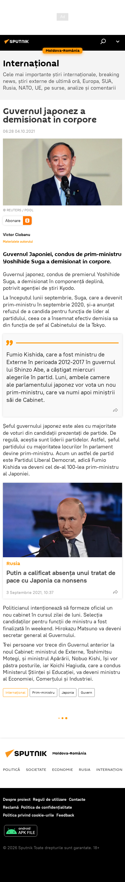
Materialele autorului (18, 241)
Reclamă (11, 807)
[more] (115, 410)
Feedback (65, 815)
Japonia (68, 692)
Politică (11, 769)
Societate (36, 769)
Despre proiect (17, 799)
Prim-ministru (43, 692)
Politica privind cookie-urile (28, 815)
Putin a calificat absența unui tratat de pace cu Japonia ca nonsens (60, 576)
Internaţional (15, 692)
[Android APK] (20, 831)
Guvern (86, 692)
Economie (62, 769)
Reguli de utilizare (50, 799)
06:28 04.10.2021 (19, 131)
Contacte (77, 799)
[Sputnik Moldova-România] (17, 43)
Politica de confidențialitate (46, 807)
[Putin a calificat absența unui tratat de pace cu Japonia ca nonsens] (62, 520)
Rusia (13, 563)
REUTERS (14, 210)
